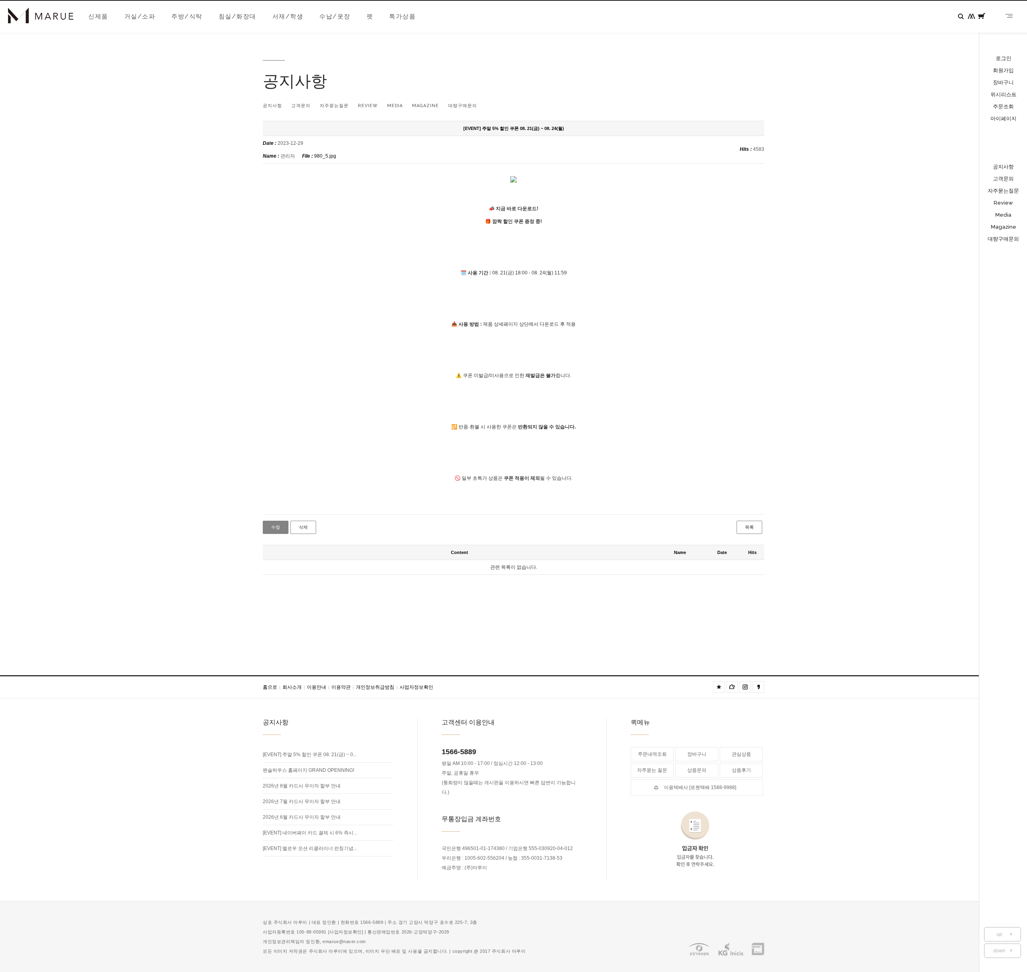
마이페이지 (1003, 119)
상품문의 (696, 770)
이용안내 (318, 687)
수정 (275, 527)
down (1003, 951)
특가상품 (402, 16)
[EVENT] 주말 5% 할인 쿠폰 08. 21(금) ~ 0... (310, 754)
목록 (749, 527)
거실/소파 (140, 16)
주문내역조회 (652, 754)
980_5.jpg (325, 156)
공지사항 (1003, 167)
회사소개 (293, 687)
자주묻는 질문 (652, 770)
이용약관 (342, 687)
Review (1003, 203)
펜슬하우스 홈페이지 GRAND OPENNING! (308, 770)
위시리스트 (1003, 94)
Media (1003, 215)
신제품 (98, 16)
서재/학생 (288, 16)
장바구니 (1003, 82)
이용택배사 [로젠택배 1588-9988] (700, 787)
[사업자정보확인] (345, 931)
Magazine (1003, 227)
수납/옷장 (335, 16)
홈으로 (271, 687)
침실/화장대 (237, 16)
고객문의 (1003, 179)
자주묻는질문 (1003, 191)
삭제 (303, 527)
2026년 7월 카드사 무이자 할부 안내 (302, 801)
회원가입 (1003, 70)
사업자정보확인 (416, 687)
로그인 (1003, 58)
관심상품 (741, 754)
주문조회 (1003, 106)
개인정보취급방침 (377, 687)
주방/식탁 (187, 16)
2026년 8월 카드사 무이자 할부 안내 (302, 786)
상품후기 (741, 770)
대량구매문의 (1003, 239)
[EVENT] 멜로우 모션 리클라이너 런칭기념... (310, 848)
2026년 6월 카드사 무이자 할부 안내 (302, 817)
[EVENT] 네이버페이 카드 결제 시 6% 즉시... (310, 833)
